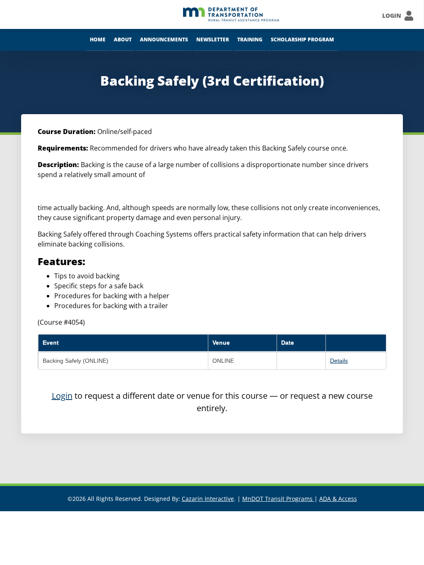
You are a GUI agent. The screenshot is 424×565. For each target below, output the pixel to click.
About (123, 39)
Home (98, 39)
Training (250, 39)
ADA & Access (338, 499)
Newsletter (212, 39)
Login (62, 395)
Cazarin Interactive (208, 499)
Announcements (164, 39)
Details (339, 360)
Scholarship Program (302, 39)
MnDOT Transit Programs (278, 499)
